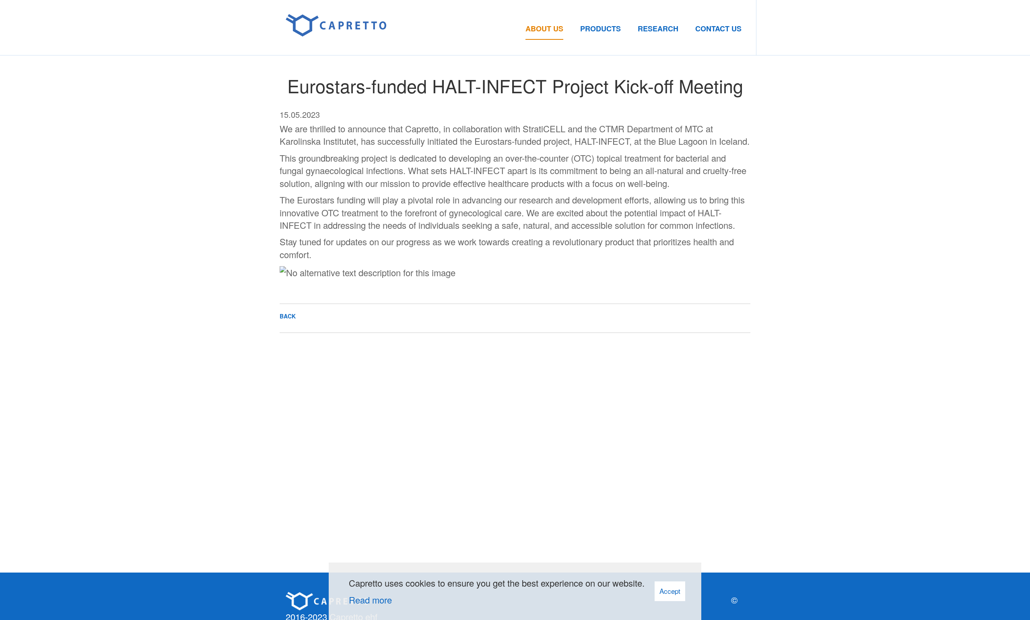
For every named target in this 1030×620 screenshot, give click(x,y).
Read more (370, 599)
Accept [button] (669, 591)
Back (288, 316)
